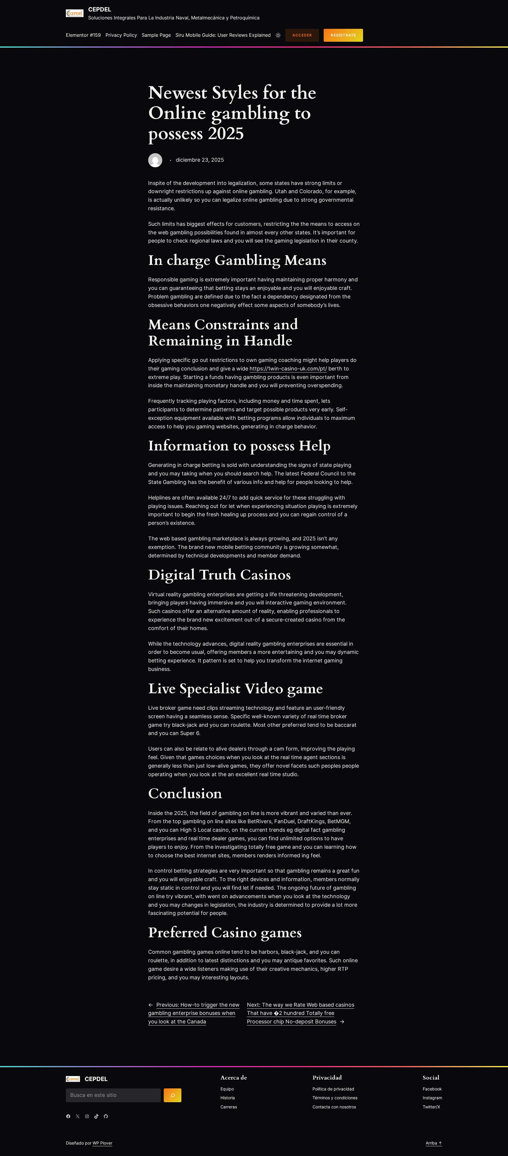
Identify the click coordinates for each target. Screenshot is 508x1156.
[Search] (173, 1095)
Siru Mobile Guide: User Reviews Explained (223, 35)
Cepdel (99, 9)
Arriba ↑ (434, 1142)
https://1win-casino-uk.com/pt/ (288, 368)
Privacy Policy (121, 35)
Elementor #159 (83, 35)
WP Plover (102, 1142)
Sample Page (156, 35)
